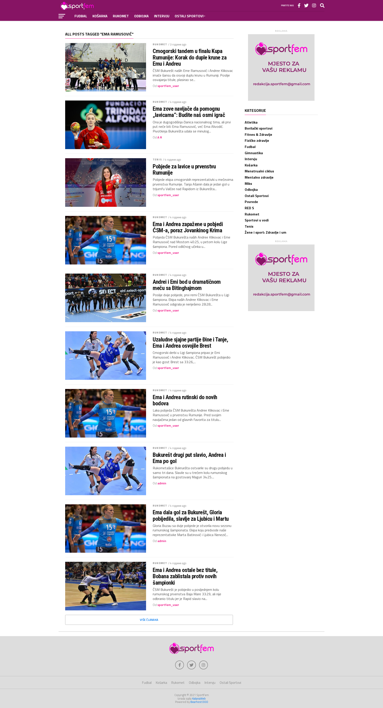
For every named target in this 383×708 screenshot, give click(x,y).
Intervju (161, 16)
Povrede (251, 201)
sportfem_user (168, 85)
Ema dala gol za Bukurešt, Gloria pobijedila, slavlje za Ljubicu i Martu (191, 515)
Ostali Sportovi (189, 16)
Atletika (251, 122)
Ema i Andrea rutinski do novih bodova (185, 400)
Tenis (157, 159)
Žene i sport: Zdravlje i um (265, 232)
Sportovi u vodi (257, 220)
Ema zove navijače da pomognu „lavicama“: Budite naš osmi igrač (189, 112)
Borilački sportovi (258, 128)
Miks (248, 183)
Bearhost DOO (199, 702)
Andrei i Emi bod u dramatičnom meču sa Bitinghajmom (187, 285)
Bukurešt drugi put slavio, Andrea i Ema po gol (189, 458)
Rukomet (121, 16)
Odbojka (141, 16)
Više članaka (149, 619)
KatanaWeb (199, 698)
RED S (249, 208)
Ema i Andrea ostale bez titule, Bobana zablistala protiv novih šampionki (185, 576)
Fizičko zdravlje (257, 140)
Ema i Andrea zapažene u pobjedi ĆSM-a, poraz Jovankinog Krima (188, 227)
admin (161, 483)
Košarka (99, 16)
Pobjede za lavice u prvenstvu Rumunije (184, 169)
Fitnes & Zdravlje (258, 134)
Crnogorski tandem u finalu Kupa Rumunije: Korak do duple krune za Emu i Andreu (190, 57)
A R (159, 137)
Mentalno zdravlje (259, 177)
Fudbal (80, 16)
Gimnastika (254, 153)
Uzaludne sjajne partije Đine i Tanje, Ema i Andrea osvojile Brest (190, 342)
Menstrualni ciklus (259, 171)
